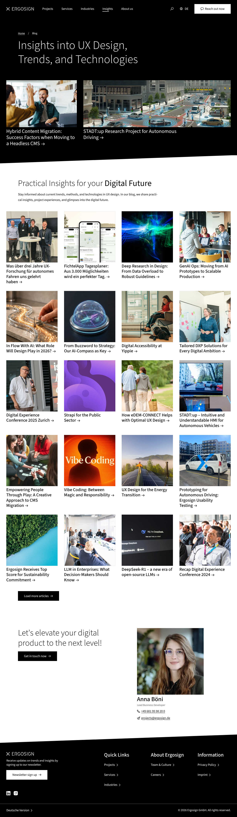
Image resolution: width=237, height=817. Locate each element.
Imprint (203, 774)
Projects (47, 8)
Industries (87, 8)
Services (67, 8)
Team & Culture (161, 764)
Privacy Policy (207, 764)
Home (21, 33)
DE (186, 8)
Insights (107, 8)
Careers (156, 774)
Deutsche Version (17, 810)
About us (127, 8)
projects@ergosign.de (155, 718)
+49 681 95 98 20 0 (153, 711)
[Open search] (171, 9)
